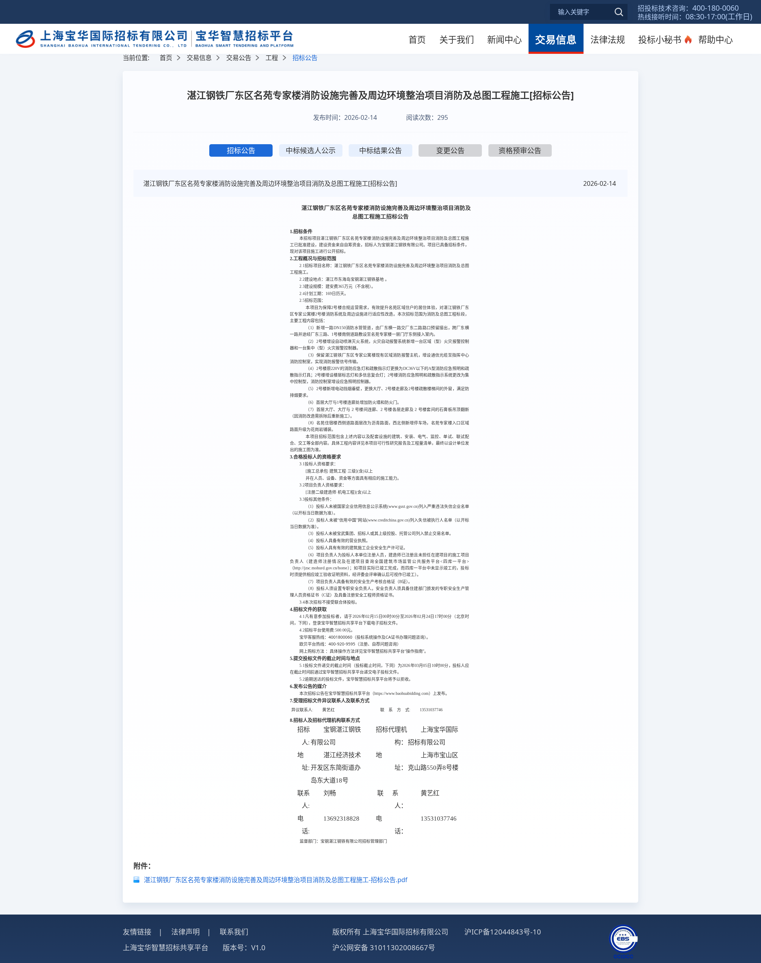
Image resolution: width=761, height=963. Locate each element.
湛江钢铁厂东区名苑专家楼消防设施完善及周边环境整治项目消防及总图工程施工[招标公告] (270, 183)
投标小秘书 (659, 39)
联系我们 (234, 932)
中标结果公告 (380, 150)
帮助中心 (715, 39)
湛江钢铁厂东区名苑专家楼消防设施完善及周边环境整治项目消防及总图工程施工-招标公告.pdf (275, 879)
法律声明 (185, 932)
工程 (271, 57)
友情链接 (137, 932)
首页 (417, 39)
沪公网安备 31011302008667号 (383, 947)
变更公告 (450, 150)
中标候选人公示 (311, 150)
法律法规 (607, 39)
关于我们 (456, 39)
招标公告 (241, 150)
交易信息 (556, 39)
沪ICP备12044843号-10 (502, 932)
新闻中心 (504, 39)
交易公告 (238, 57)
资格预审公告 (520, 150)
